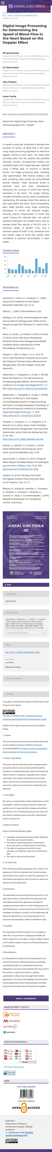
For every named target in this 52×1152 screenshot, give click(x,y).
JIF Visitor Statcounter (14, 1067)
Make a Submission (26, 998)
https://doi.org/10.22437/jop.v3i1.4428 (20, 469)
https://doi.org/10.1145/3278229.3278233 (22, 415)
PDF (9, 585)
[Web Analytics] (9, 1072)
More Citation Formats (17, 633)
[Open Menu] (3, 3)
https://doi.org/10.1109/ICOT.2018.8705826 (27, 388)
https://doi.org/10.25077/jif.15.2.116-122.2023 (28, 114)
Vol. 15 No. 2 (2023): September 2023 (20, 15)
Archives (15, 13)
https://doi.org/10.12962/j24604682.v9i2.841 (23, 439)
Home (6, 13)
